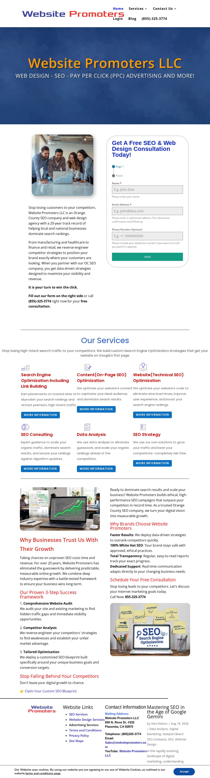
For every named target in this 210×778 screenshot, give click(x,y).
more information (96, 409)
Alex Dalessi (159, 723)
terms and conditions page (42, 773)
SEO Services (78, 714)
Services (136, 9)
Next (147, 257)
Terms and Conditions (85, 730)
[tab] (118, 166)
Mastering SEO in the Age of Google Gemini (166, 712)
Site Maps (76, 741)
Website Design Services (87, 719)
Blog (132, 19)
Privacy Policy (79, 735)
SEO (170, 739)
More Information (40, 415)
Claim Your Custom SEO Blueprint (51, 691)
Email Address (121, 204)
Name (116, 183)
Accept (184, 772)
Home (118, 9)
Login (118, 19)
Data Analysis (159, 729)
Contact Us (163, 9)
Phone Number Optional (127, 229)
